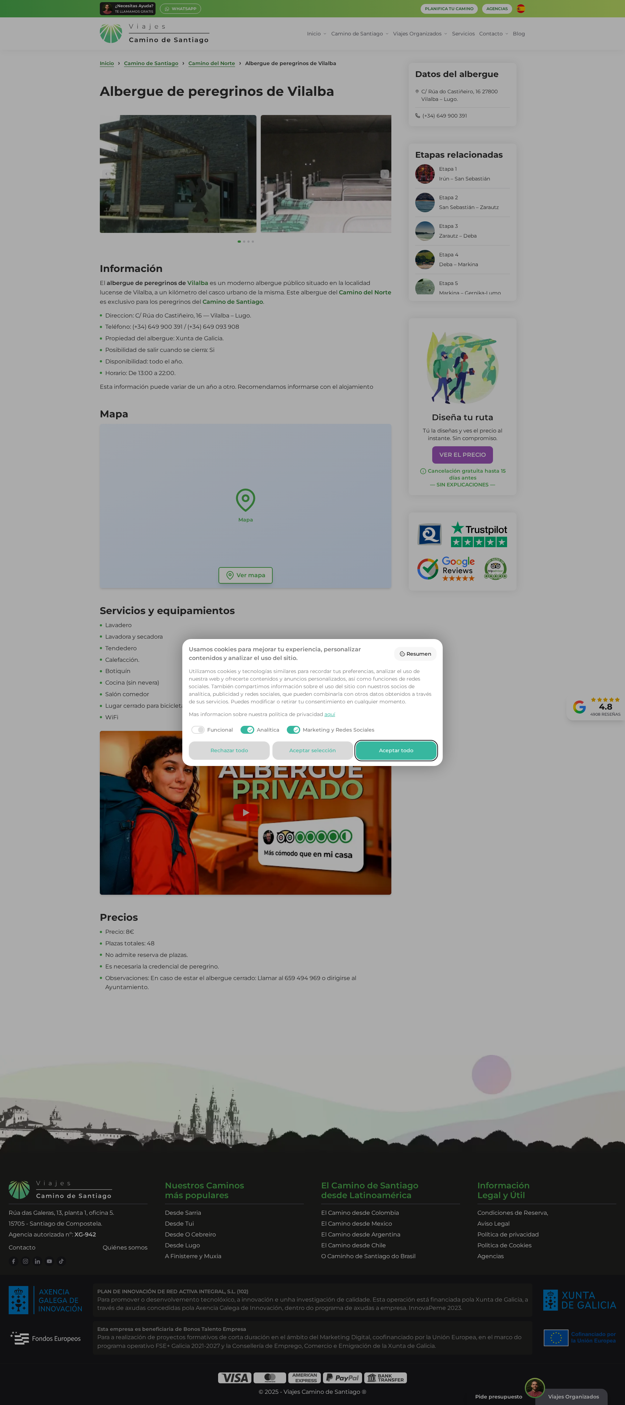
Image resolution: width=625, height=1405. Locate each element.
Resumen (419, 654)
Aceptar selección (312, 750)
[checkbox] (211, 730)
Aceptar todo (396, 750)
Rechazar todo (229, 750)
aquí (329, 714)
